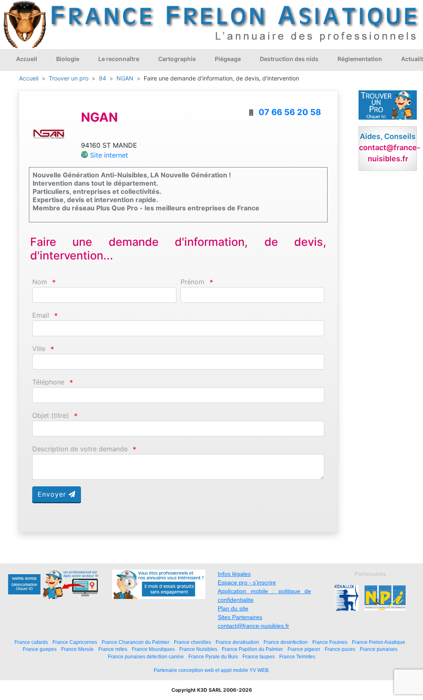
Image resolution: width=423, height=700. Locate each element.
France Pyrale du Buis (213, 656)
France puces (340, 649)
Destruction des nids (289, 58)
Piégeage (228, 58)
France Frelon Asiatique (378, 642)
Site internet (109, 155)
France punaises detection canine (146, 656)
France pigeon (304, 649)
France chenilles (192, 642)
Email (40, 315)
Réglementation (359, 58)
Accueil (26, 58)
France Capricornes (74, 642)
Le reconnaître (118, 58)
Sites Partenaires (240, 617)
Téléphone (48, 382)
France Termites (297, 656)
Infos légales (234, 573)
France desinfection (286, 642)
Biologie (67, 58)
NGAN (124, 78)
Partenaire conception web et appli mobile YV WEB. (212, 670)
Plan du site (233, 608)
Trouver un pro (68, 78)
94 (102, 78)
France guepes (40, 649)
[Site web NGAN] (49, 133)
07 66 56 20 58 (290, 112)
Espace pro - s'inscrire (247, 582)
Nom (39, 282)
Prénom (192, 282)
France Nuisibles (198, 649)
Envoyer (53, 494)
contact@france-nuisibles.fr (253, 625)
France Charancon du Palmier (135, 642)
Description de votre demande (80, 449)
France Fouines (329, 642)
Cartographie (177, 58)
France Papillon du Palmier (252, 649)
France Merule (77, 649)
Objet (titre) (50, 415)
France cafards (31, 642)
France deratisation (237, 642)
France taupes (258, 656)
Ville (38, 349)
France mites (112, 649)
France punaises (378, 649)
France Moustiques (153, 649)
